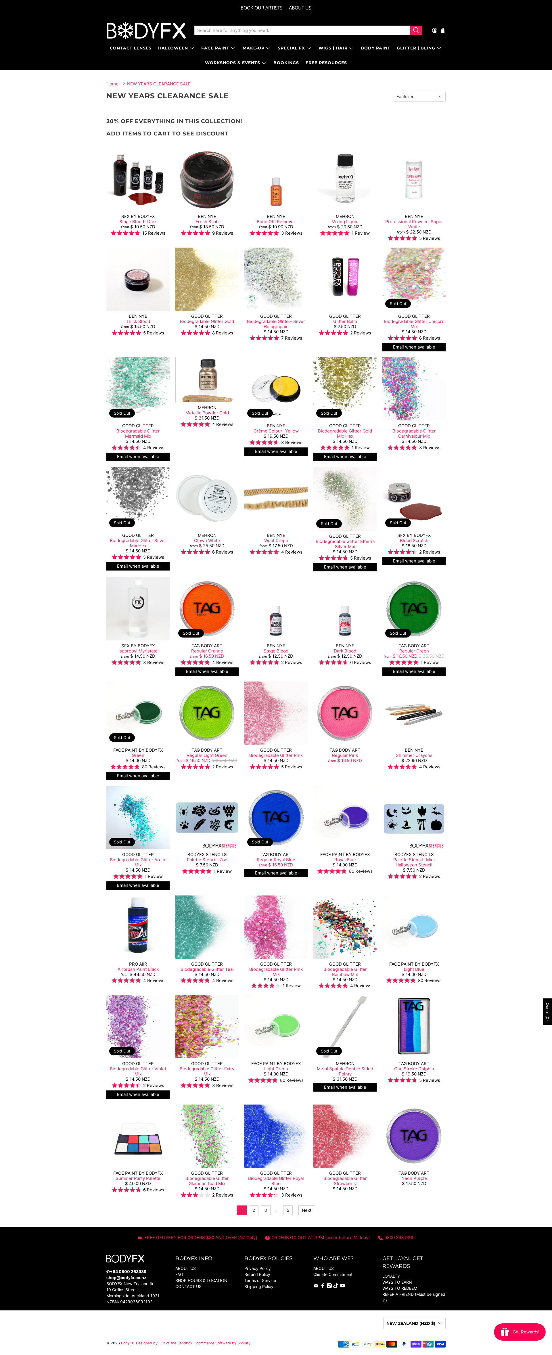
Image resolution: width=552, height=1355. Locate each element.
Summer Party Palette (138, 1178)
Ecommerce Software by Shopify (222, 1343)
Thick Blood (138, 321)
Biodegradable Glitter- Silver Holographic (276, 324)
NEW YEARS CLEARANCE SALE (159, 84)
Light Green (276, 1068)
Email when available (414, 347)
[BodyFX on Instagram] (329, 1286)
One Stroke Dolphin (414, 1068)
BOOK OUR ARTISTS (262, 8)
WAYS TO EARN (397, 1282)
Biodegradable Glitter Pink (276, 755)
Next (306, 1210)
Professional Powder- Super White (414, 224)
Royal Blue (345, 859)
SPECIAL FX (291, 48)
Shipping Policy (258, 1286)
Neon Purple (414, 1178)
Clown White (207, 540)
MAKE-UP (253, 48)
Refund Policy (257, 1274)
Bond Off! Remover (276, 221)
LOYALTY (391, 1276)
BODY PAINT (375, 48)
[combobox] (302, 30)
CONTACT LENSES (131, 48)
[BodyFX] (146, 30)
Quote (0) (547, 1012)
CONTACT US (188, 1286)
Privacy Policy (257, 1268)
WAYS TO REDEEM (399, 1288)
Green (138, 755)
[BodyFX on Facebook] (322, 1286)
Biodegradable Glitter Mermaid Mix (138, 433)
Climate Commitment (332, 1274)
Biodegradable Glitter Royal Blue (276, 1181)
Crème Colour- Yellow (276, 431)
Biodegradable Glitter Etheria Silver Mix (345, 544)
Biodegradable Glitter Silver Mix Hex (138, 543)
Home (112, 84)
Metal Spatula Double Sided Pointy (345, 1071)
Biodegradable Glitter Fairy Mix (207, 1071)
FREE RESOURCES (326, 62)
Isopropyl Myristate (138, 651)
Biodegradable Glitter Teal (207, 969)
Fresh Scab (206, 221)
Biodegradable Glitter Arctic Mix (138, 862)
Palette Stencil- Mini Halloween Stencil (414, 862)
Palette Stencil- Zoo (207, 859)
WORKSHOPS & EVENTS (232, 62)
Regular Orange (207, 651)
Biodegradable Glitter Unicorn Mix (414, 324)
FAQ (179, 1274)
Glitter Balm (345, 321)
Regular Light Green (207, 755)
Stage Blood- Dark (138, 221)
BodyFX (127, 1343)
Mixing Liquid (345, 221)
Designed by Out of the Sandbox (164, 1343)
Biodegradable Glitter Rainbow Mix (345, 972)
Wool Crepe (276, 540)
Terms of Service (260, 1280)
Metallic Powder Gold (207, 413)
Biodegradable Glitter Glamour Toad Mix (207, 1181)
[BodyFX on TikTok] (335, 1286)
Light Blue (414, 969)
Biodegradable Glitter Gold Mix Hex (345, 433)
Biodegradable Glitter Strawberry (345, 1181)
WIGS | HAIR (333, 48)
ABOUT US (300, 8)
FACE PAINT (215, 48)
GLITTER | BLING (416, 48)
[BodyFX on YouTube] (342, 1286)
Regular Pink (345, 755)
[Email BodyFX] (316, 1286)
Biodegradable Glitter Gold (207, 321)
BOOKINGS (286, 62)
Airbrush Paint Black (138, 969)
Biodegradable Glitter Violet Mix (138, 1071)
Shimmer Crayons (414, 755)
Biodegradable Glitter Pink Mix (276, 972)
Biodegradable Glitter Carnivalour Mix (414, 433)
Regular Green (414, 651)
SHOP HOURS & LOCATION (201, 1280)
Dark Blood (345, 651)
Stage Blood (276, 651)
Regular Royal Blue (276, 859)
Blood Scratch (414, 540)
